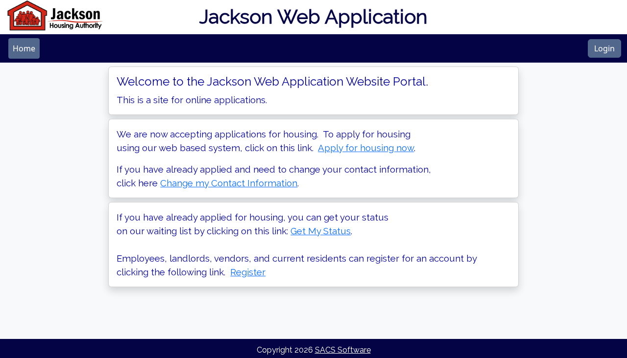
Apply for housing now (366, 147)
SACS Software (343, 350)
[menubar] (24, 48)
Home (24, 48)
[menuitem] (24, 48)
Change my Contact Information (228, 183)
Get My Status (320, 230)
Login (604, 48)
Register (247, 272)
